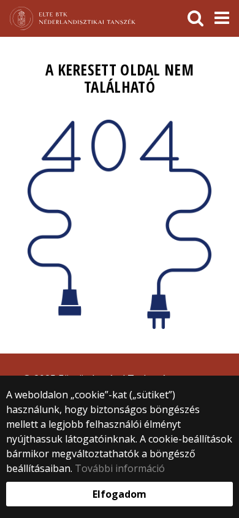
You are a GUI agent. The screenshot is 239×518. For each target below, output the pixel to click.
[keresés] (195, 18)
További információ (120, 468)
